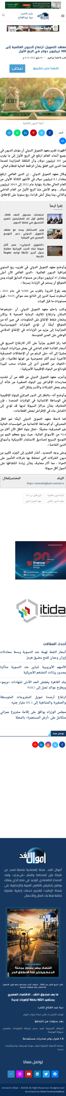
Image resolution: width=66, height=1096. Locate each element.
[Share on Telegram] (9, 132)
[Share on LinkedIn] (25, 132)
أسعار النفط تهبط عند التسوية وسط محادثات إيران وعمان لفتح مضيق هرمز (33, 655)
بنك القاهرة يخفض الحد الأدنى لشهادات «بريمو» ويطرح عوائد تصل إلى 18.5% (33, 685)
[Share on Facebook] (49, 132)
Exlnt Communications (52, 1091)
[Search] (3, 16)
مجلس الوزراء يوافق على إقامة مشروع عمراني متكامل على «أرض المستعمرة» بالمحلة (33, 715)
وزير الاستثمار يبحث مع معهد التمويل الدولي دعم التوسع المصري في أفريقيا (24, 234)
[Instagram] (19, 1074)
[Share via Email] (62, 141)
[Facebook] (55, 1074)
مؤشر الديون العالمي (55, 501)
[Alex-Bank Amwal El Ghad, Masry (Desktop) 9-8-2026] (33, 5)
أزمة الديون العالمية (55, 495)
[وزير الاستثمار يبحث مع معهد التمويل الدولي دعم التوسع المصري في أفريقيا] (54, 234)
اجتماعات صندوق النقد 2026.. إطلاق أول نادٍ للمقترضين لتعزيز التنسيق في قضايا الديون (24, 219)
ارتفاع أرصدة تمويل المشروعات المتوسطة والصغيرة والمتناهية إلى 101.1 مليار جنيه (33, 700)
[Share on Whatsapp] (17, 132)
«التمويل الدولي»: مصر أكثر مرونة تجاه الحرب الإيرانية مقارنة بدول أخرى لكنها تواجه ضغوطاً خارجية (24, 251)
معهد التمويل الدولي (33, 501)
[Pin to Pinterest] (33, 132)
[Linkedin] (37, 1074)
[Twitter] (46, 1074)
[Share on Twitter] (41, 132)
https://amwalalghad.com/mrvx (45, 483)
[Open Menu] (62, 15)
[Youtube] (28, 1074)
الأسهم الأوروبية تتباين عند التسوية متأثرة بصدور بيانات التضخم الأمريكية (33, 670)
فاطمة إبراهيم (54, 58)
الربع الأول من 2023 (34, 495)
